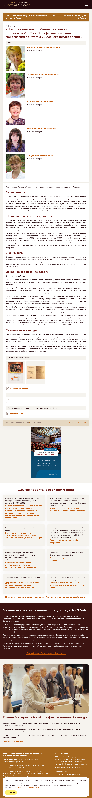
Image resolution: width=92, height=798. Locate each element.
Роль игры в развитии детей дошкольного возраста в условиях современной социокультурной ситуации (23, 535)
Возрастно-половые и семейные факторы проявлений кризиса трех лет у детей (68, 585)
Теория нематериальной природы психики (65, 559)
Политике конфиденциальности (26, 787)
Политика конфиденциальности (68, 775)
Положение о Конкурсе (13, 741)
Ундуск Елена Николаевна (40, 155)
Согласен (11, 792)
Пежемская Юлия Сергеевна (41, 128)
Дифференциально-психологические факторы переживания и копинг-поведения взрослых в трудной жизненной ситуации (22, 586)
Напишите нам (61, 771)
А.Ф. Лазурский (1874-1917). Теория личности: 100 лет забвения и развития (67, 509)
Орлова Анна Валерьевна (40, 101)
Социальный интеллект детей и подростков (64, 541)
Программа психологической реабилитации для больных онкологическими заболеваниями (20, 565)
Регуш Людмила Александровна (43, 47)
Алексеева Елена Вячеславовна (43, 74)
